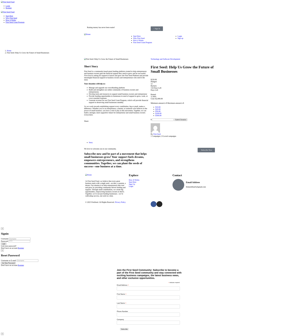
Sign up (180, 38)
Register (9, 8)
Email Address (123, 285)
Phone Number (122, 311)
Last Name (121, 303)
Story (91, 142)
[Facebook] (154, 204)
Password (4, 241)
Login (8, 6)
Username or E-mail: (8, 260)
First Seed (157, 134)
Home (9, 51)
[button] (206, 150)
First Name (121, 294)
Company (120, 319)
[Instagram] (159, 204)
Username (4, 239)
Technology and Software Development (165, 59)
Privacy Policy (120, 202)
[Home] (87, 34)
